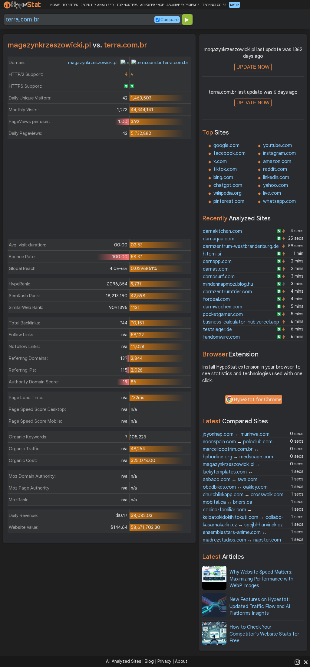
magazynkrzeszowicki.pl (93, 62)
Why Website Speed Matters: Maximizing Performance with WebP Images (261, 579)
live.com (272, 193)
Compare (169, 19)
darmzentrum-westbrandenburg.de (241, 246)
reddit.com (275, 169)
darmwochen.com (222, 307)
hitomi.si (212, 254)
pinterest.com (228, 201)
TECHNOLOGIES (214, 5)
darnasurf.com (219, 277)
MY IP (234, 5)
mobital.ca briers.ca (227, 502)
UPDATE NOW (252, 67)
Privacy (164, 661)
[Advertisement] (99, 190)
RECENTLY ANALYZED (97, 5)
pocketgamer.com (223, 314)
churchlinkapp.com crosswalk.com (243, 495)
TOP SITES (70, 5)
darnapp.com (217, 262)
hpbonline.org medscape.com (238, 457)
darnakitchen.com (222, 231)
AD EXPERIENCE (152, 5)
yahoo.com (275, 185)
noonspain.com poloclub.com (237, 442)
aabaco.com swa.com (230, 480)
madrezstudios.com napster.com (242, 540)
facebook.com (229, 153)
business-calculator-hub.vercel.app (241, 322)
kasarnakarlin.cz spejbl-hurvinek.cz (243, 525)
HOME (55, 5)
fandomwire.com (221, 337)
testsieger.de (217, 330)
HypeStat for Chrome (258, 400)
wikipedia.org (227, 193)
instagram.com (279, 153)
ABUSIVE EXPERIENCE (183, 5)
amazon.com (277, 161)
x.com (220, 161)
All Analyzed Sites (123, 661)
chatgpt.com (227, 185)
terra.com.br (175, 62)
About (181, 661)
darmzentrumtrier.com (227, 292)
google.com (226, 145)
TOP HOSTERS (127, 5)
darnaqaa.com (218, 239)
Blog (149, 661)
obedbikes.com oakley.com (235, 487)
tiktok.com (225, 169)
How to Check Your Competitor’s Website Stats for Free (264, 634)
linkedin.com (276, 177)
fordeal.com (216, 299)
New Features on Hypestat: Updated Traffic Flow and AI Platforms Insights (259, 606)
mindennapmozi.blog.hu (228, 284)
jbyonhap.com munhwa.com (236, 434)
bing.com (223, 177)
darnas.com (216, 269)
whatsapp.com (279, 201)
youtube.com (277, 145)
